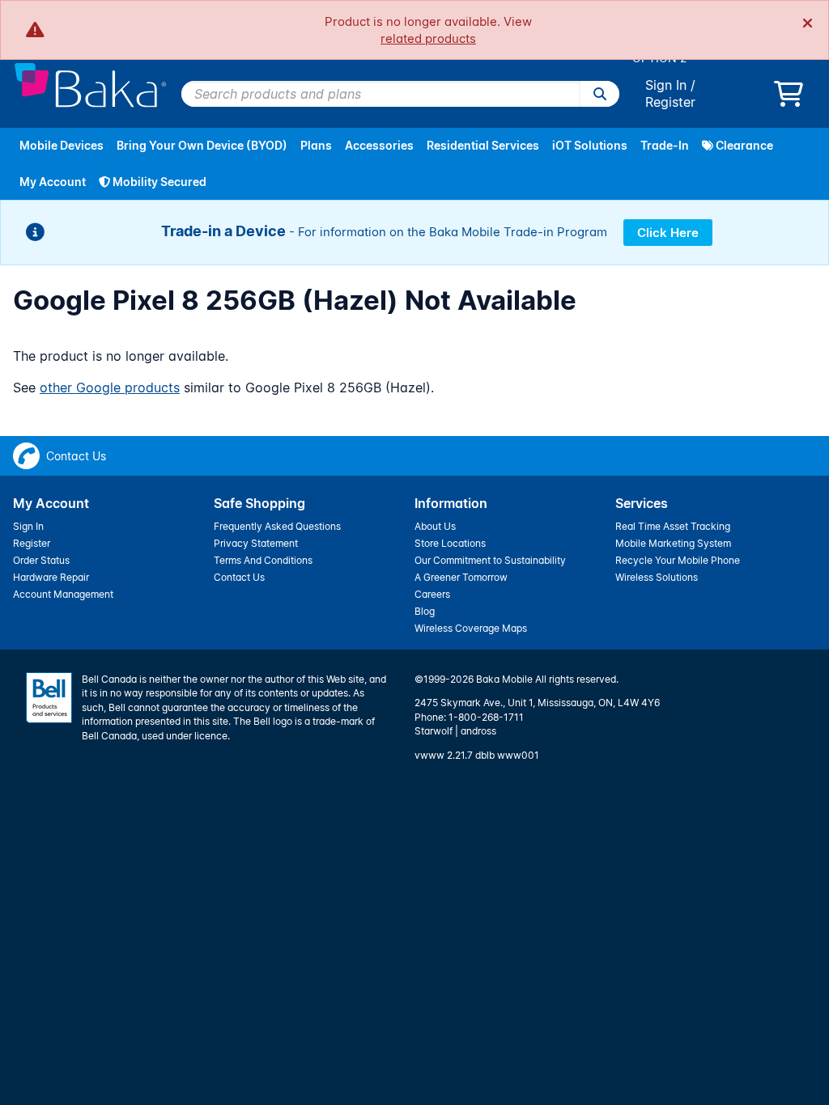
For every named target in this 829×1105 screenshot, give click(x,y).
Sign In (666, 85)
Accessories (379, 145)
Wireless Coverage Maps (470, 628)
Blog (424, 611)
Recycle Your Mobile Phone (677, 560)
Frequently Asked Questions (277, 526)
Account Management (63, 594)
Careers (432, 594)
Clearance (743, 145)
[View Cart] (788, 99)
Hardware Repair (51, 577)
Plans (316, 145)
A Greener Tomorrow (461, 577)
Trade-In (664, 145)
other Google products (110, 387)
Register (670, 102)
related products (428, 38)
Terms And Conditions (263, 560)
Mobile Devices (61, 145)
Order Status (41, 560)
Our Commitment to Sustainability (490, 560)
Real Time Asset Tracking (672, 526)
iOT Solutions (589, 145)
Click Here (668, 232)
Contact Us (239, 577)
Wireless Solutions (656, 577)
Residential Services (483, 145)
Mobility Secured (158, 181)
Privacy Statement (256, 543)
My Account (52, 181)
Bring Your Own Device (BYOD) (202, 145)
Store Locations (450, 543)
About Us (435, 526)
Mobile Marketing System (673, 543)
